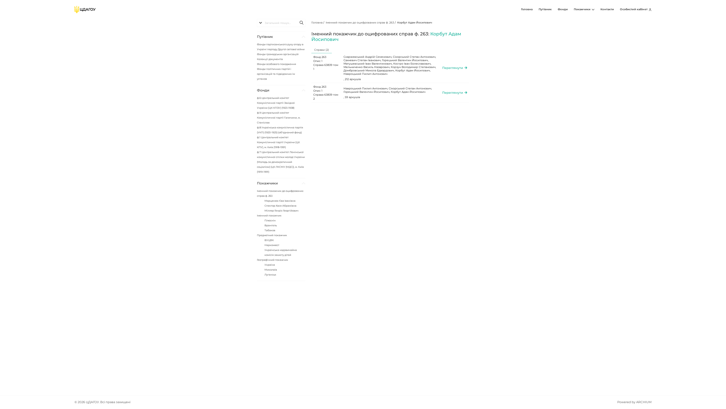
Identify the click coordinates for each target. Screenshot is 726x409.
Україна (269, 264)
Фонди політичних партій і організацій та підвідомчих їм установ (276, 73)
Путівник (545, 9)
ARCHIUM (644, 402)
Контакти (607, 9)
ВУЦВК (269, 240)
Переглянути (453, 68)
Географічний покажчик (272, 259)
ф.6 (276, 102)
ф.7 (281, 162)
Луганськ (270, 274)
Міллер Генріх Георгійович (281, 210)
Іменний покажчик (269, 215)
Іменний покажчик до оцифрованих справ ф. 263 (360, 22)
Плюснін (270, 220)
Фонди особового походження (276, 64)
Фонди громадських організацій (278, 54)
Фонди (563, 9)
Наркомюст (271, 245)
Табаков (269, 230)
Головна (527, 9)
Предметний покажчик (272, 235)
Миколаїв (270, 269)
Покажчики (582, 9)
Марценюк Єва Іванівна (280, 200)
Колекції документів (270, 59)
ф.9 (278, 117)
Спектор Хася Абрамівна (280, 205)
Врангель (270, 225)
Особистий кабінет (634, 9)
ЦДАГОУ (92, 402)
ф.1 (278, 142)
